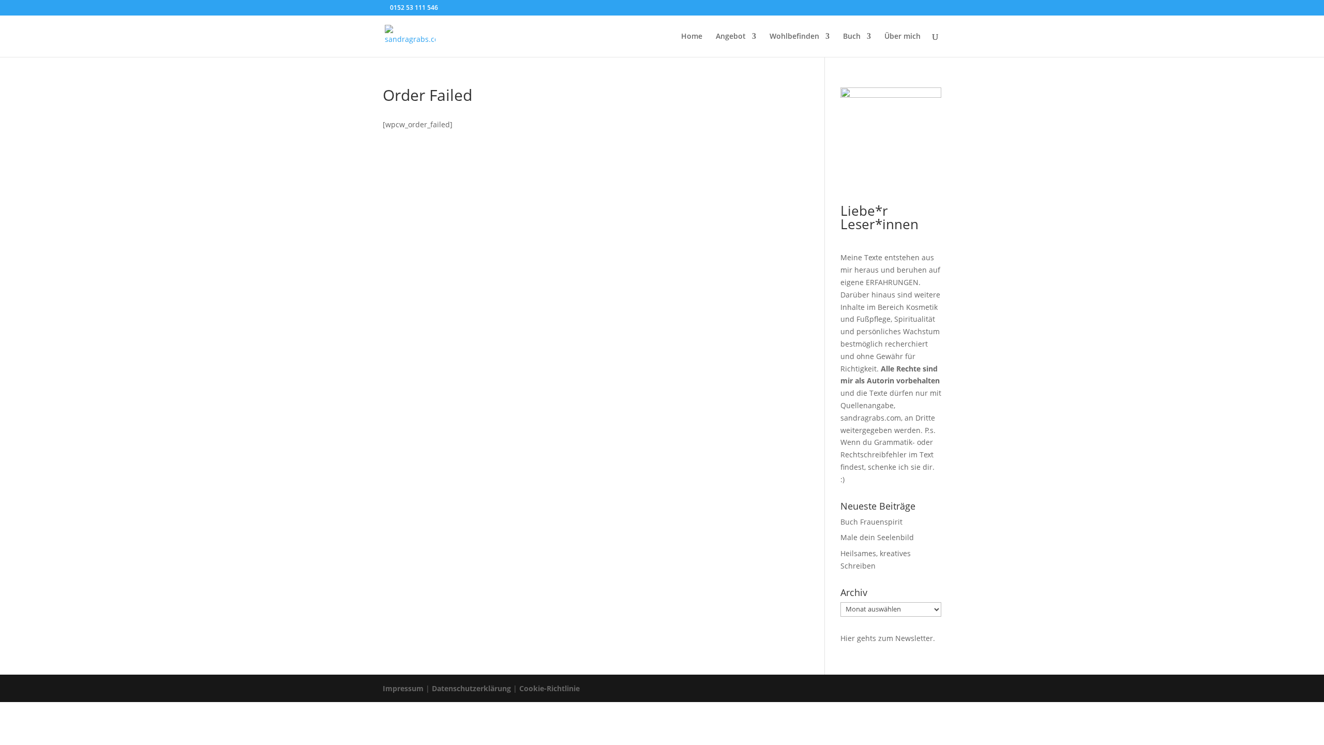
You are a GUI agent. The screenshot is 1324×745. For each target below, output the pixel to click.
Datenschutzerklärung (471, 688)
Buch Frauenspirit (871, 522)
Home (691, 37)
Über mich (902, 37)
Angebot (731, 37)
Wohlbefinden (794, 37)
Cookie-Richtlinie (549, 688)
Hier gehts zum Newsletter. (887, 638)
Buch (852, 37)
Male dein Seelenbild (877, 537)
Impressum (403, 688)
